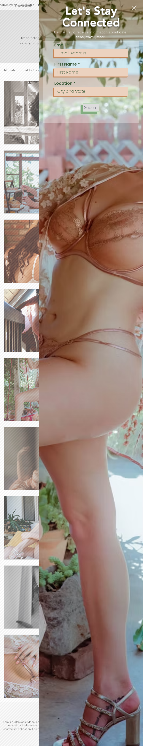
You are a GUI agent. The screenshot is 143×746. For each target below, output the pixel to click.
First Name (65, 64)
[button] (134, 8)
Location (63, 83)
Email (60, 45)
